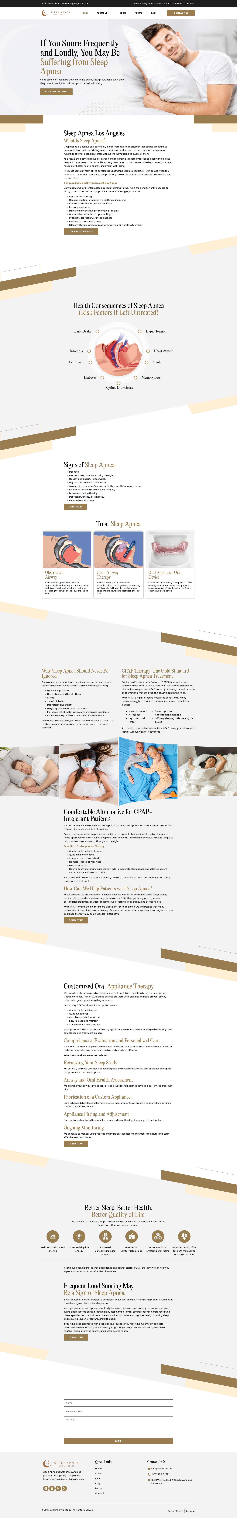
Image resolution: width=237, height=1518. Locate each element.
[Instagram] (52, 1488)
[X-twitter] (64, 1488)
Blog (123, 13)
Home (84, 13)
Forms (138, 13)
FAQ (153, 13)
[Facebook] (46, 1488)
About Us (102, 13)
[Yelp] (58, 1488)
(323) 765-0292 (187, 3)
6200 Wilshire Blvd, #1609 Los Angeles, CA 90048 (65, 3)
